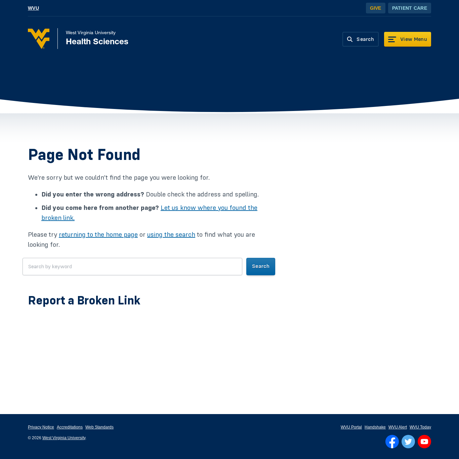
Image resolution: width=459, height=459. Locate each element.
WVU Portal (351, 427)
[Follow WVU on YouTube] (424, 441)
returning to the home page (98, 234)
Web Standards (99, 427)
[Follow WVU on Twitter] (408, 441)
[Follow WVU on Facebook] (392, 441)
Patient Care (409, 8)
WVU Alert (397, 427)
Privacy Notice (41, 427)
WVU (33, 8)
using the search (171, 234)
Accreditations (70, 427)
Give (375, 8)
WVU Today (420, 427)
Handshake (375, 427)
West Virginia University (63, 438)
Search (260, 266)
